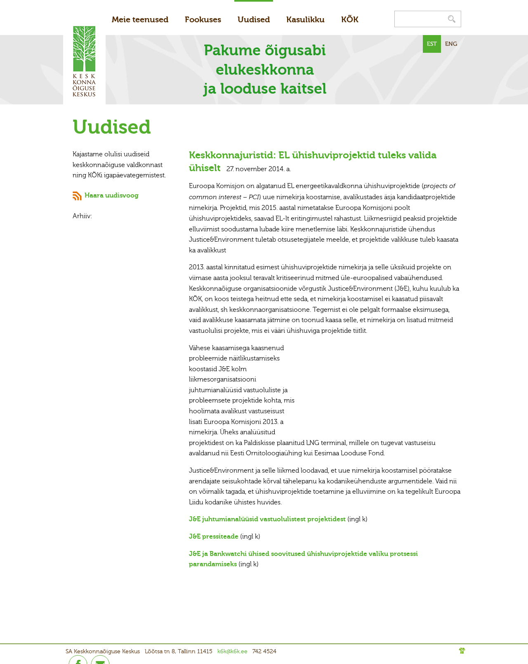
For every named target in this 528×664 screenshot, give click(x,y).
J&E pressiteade (213, 536)
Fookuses (203, 19)
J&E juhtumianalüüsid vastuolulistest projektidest (267, 519)
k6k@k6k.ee (232, 651)
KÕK (349, 19)
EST (432, 44)
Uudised (254, 19)
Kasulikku (305, 19)
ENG (451, 44)
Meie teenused (140, 19)
